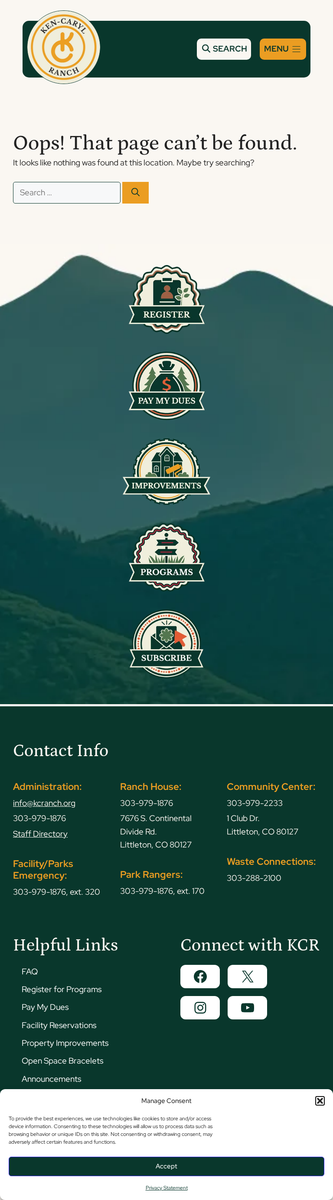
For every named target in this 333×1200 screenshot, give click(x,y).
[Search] (135, 193)
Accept (166, 1166)
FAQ (30, 971)
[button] (320, 1100)
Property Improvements (65, 1043)
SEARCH (229, 48)
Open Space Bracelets (62, 1060)
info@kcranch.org (44, 803)
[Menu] (283, 49)
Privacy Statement (167, 1187)
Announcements (51, 1079)
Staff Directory (40, 833)
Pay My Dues (45, 1007)
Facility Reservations (59, 1025)
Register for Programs (61, 989)
